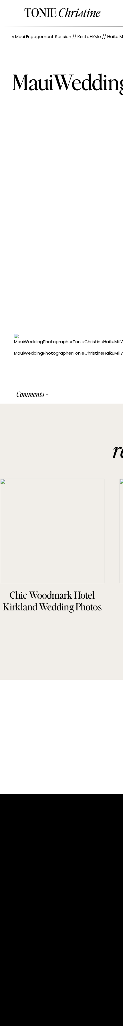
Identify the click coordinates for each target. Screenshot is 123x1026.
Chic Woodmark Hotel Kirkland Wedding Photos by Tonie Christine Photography (52, 612)
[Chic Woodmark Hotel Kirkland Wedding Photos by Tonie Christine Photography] (52, 531)
